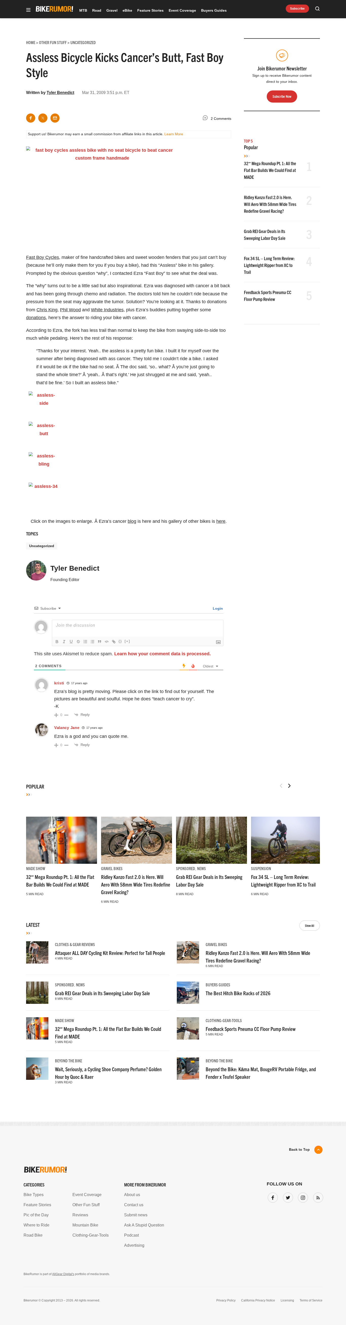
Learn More (173, 134)
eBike (127, 10)
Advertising (134, 1245)
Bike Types (34, 1195)
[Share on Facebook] (30, 118)
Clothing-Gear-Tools (224, 1020)
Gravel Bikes (112, 868)
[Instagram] (302, 1197)
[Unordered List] (92, 642)
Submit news (135, 1215)
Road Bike (33, 1235)
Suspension (261, 868)
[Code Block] (106, 642)
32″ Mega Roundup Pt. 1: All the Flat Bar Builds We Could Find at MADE (270, 170)
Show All (309, 925)
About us (132, 1195)
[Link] (113, 642)
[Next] (289, 785)
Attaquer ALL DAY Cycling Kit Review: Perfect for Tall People (110, 953)
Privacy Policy (226, 1300)
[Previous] (281, 785)
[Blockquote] (99, 642)
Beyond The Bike (68, 1060)
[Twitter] (287, 1197)
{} (120, 641)
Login (217, 608)
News (201, 868)
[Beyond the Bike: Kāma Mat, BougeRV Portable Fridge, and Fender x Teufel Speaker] (188, 1069)
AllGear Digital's (63, 1274)
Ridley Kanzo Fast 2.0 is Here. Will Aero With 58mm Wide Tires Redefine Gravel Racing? (270, 204)
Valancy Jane (66, 727)
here (220, 521)
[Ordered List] (85, 642)
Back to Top (299, 1149)
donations (36, 317)
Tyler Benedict (60, 92)
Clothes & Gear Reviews (75, 944)
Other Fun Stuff (86, 1205)
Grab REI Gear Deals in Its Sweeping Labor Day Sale (102, 993)
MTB (83, 10)
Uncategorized (41, 546)
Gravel (112, 10)
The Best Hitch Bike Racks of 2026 (238, 993)
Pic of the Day (36, 1215)
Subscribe (297, 8)
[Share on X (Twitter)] (42, 118)
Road (96, 10)
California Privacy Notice (258, 1300)
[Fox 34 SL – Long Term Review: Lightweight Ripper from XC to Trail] (286, 840)
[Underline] (71, 642)
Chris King (46, 309)
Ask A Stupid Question (144, 1225)
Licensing (287, 1300)
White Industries (107, 309)
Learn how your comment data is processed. (162, 653)
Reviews (80, 1215)
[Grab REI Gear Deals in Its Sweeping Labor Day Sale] (211, 840)
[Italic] (64, 642)
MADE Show (35, 868)
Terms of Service (311, 1300)
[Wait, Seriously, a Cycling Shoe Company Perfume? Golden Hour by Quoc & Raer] (37, 1069)
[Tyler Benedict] (36, 572)
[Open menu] (28, 10)
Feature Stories (150, 10)
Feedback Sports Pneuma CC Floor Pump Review (251, 1029)
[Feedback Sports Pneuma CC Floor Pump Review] (188, 1028)
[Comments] (206, 119)
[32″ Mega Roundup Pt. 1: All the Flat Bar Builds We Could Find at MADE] (61, 840)
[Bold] (57, 642)
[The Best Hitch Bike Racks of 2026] (188, 993)
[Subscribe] (317, 1197)
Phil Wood (70, 309)
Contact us (133, 1205)
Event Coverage (182, 10)
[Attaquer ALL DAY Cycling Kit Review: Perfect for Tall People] (37, 952)
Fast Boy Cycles (42, 257)
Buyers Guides (214, 10)
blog (132, 521)
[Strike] (78, 642)
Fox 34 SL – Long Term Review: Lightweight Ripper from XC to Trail (269, 265)
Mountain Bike (85, 1225)
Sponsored (185, 868)
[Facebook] (272, 1197)
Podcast (131, 1235)
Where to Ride (36, 1225)
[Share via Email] (55, 118)
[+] (127, 641)
